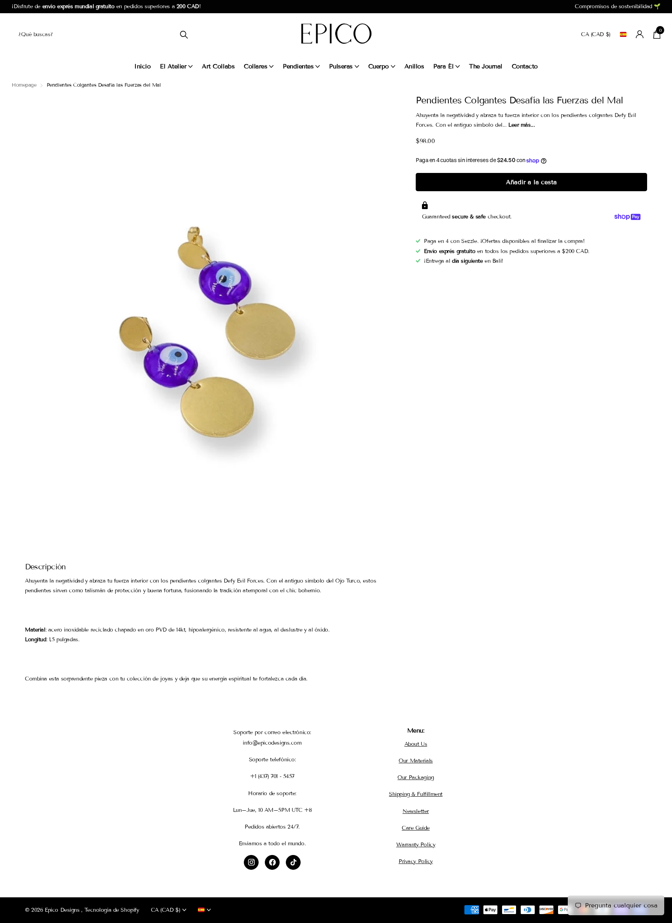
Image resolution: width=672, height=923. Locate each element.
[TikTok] (293, 862)
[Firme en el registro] (640, 34)
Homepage (24, 85)
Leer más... (521, 125)
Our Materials (416, 760)
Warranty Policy (416, 844)
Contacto (525, 66)
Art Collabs (218, 66)
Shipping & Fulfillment (416, 794)
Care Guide (416, 828)
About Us (415, 744)
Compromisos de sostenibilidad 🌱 (617, 6)
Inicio (142, 66)
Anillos (414, 66)
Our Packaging (415, 777)
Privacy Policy (416, 861)
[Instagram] (251, 862)
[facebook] (272, 862)
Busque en (183, 34)
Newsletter (415, 811)
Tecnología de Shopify (111, 910)
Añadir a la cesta (531, 182)
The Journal (485, 66)
